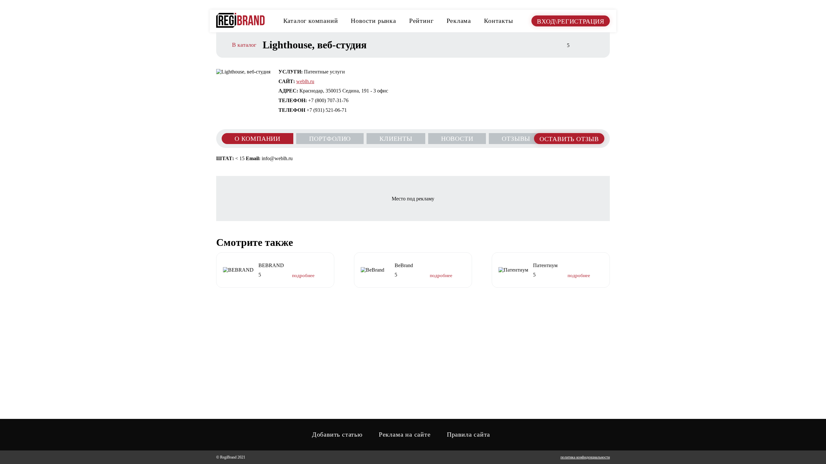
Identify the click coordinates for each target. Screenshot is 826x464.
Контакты (498, 20)
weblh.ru (305, 81)
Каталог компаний (310, 20)
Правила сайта (468, 434)
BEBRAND (271, 265)
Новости (457, 138)
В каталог (244, 45)
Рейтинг (421, 20)
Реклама (459, 20)
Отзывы (516, 138)
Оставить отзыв (569, 138)
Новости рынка (373, 20)
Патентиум (545, 265)
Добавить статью (337, 434)
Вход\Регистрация (570, 21)
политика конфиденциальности (585, 457)
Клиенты (395, 138)
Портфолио (330, 138)
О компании (257, 138)
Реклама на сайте (405, 434)
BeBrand (404, 265)
